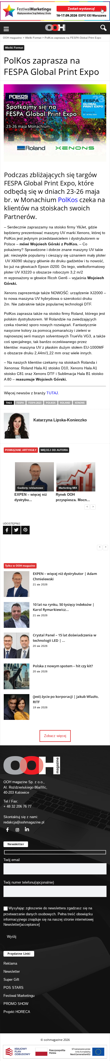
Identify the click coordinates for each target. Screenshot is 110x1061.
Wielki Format (33, 37)
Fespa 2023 (34, 402)
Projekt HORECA (16, 1012)
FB (4, 526)
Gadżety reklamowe (30, 487)
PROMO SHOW (15, 1004)
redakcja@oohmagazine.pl (23, 822)
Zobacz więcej (55, 736)
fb (4, 826)
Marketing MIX (68, 487)
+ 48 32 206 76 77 (17, 806)
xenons (80, 402)
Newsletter (11, 925)
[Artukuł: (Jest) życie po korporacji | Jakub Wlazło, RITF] (16, 719)
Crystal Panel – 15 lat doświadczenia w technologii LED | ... (64, 638)
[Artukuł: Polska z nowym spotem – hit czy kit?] (16, 688)
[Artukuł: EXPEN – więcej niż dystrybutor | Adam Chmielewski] (16, 596)
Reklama (10, 963)
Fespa (20, 402)
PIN (22, 526)
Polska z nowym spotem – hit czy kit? (63, 665)
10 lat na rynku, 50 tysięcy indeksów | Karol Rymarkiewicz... (63, 607)
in (23, 826)
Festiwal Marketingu (18, 996)
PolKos (68, 199)
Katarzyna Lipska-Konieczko (60, 420)
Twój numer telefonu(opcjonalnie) (28, 882)
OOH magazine (12, 37)
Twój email (11, 860)
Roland (65, 402)
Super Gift (11, 980)
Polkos (51, 402)
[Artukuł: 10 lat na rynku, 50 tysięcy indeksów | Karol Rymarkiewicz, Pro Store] (16, 627)
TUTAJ (52, 393)
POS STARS (13, 988)
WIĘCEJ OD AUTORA (54, 450)
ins (14, 826)
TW (13, 526)
